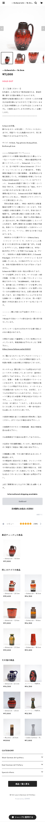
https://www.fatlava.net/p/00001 (16, 349)
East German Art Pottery (12, 765)
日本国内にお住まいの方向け (22, 509)
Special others (8, 772)
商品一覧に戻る (22, 784)
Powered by (19, 799)
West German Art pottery (13, 758)
